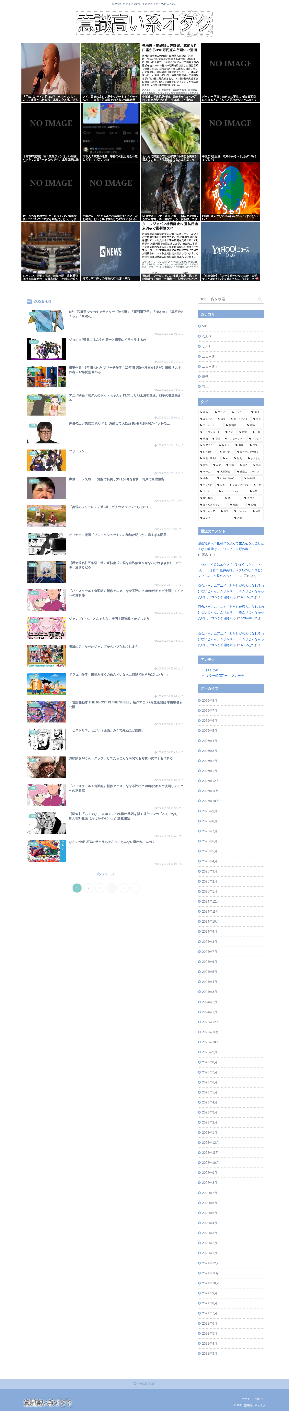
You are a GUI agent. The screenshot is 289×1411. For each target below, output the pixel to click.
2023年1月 (209, 1132)
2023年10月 (210, 1042)
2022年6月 (209, 1203)
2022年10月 (210, 1162)
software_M (249, 618)
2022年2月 (209, 1243)
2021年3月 (209, 1353)
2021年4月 (209, 1343)
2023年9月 (209, 1052)
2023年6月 (209, 1082)
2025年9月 (209, 811)
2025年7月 (209, 831)
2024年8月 (209, 941)
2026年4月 (209, 741)
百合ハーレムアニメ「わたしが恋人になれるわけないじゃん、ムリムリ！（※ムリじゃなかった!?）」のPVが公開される (231, 591)
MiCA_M (247, 597)
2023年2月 (209, 1122)
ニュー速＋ (210, 366)
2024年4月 (209, 981)
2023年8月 (209, 1062)
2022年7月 (209, 1193)
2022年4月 (209, 1223)
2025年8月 (209, 821)
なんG (206, 336)
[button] (260, 299)
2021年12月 (210, 1263)
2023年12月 (210, 1022)
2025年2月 (209, 881)
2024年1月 (209, 1012)
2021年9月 (209, 1293)
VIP (204, 326)
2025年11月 (210, 791)
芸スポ (207, 386)
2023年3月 (209, 1112)
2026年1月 (209, 771)
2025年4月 (209, 861)
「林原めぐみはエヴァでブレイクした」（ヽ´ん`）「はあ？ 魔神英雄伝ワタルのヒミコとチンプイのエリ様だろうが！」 (231, 570)
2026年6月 (209, 720)
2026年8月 (209, 700)
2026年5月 (209, 730)
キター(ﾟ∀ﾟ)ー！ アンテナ (225, 675)
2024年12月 (210, 901)
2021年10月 (210, 1283)
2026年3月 (209, 751)
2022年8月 (209, 1182)
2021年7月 (209, 1313)
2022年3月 (209, 1233)
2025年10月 (210, 801)
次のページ (105, 874)
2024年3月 (209, 991)
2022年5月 (209, 1213)
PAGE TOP (146, 1384)
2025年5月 (209, 851)
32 (123, 888)
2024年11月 (210, 911)
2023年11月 (210, 1032)
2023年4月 (209, 1102)
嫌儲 (205, 376)
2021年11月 (210, 1273)
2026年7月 (209, 710)
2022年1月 (209, 1253)
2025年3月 (209, 871)
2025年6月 (209, 841)
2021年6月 (209, 1323)
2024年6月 (209, 961)
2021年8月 (209, 1303)
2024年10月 (210, 921)
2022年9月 (209, 1172)
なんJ (206, 346)
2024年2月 (209, 1002)
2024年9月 (209, 931)
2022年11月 (210, 1152)
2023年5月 (209, 1092)
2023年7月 (209, 1072)
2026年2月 (209, 761)
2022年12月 (210, 1142)
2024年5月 (209, 971)
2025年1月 (209, 891)
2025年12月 (210, 781)
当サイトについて (253, 1398)
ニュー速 (208, 356)
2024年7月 (209, 951)
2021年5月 (209, 1333)
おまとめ (212, 670)
